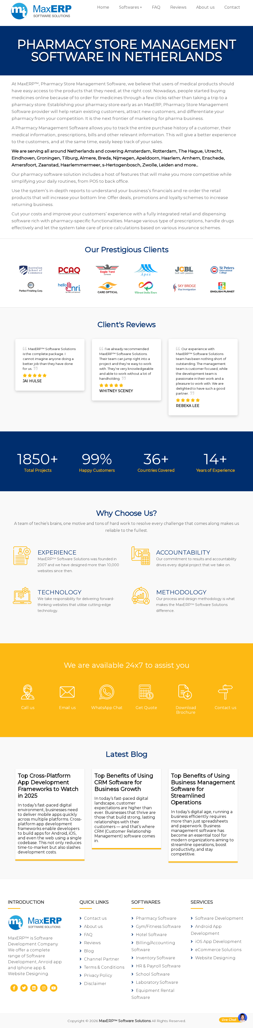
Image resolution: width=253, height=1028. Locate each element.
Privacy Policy (98, 975)
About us (205, 7)
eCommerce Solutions (218, 949)
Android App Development (206, 930)
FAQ (156, 7)
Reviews (178, 7)
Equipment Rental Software (152, 994)
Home (103, 7)
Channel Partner (101, 959)
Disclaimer (95, 983)
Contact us (95, 918)
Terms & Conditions (104, 967)
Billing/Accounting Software (153, 946)
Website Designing (215, 958)
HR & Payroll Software (158, 966)
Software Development (219, 918)
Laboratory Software (157, 982)
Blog (89, 951)
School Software (153, 974)
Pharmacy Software (156, 918)
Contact (232, 7)
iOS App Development (218, 941)
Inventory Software (155, 958)
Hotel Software (151, 934)
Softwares (129, 7)
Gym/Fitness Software (158, 926)
